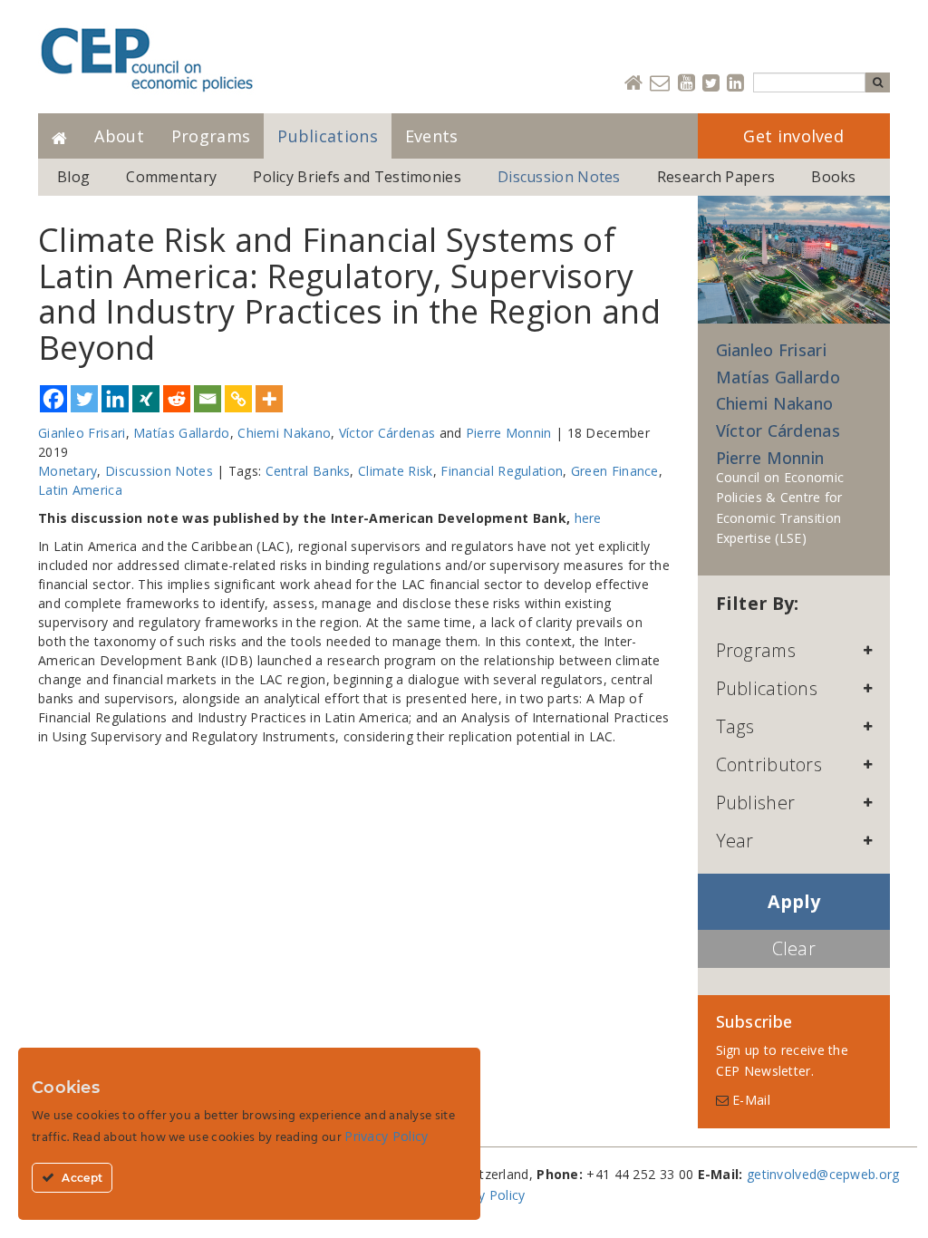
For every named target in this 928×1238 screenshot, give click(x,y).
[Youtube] (686, 84)
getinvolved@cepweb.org (823, 1174)
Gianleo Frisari (82, 432)
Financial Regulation (501, 470)
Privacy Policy (483, 1195)
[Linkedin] (735, 84)
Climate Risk (395, 470)
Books (833, 177)
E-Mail (749, 1099)
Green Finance (615, 470)
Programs (210, 136)
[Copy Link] (238, 398)
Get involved (793, 136)
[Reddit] (176, 398)
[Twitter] (711, 84)
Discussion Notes (559, 177)
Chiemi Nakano (284, 432)
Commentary (171, 177)
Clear (794, 948)
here (588, 518)
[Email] (207, 398)
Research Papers (716, 177)
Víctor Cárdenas (387, 432)
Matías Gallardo (181, 432)
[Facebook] (53, 398)
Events (432, 136)
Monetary (67, 470)
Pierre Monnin (509, 432)
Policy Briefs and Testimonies (357, 177)
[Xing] (146, 398)
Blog (73, 177)
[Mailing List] (660, 84)
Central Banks (308, 470)
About (119, 136)
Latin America (80, 489)
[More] (269, 398)
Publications (327, 136)
